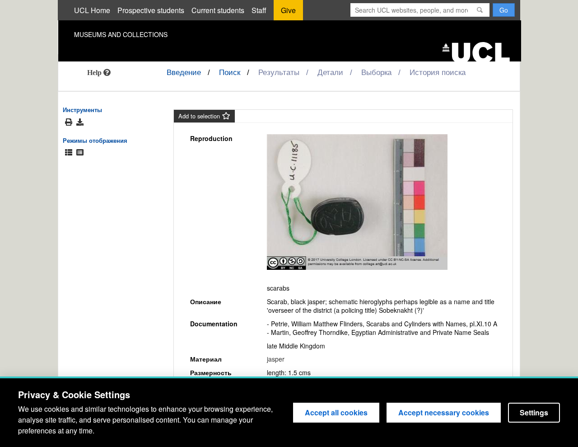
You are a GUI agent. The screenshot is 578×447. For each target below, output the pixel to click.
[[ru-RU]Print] (68, 122)
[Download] (80, 122)
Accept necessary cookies (443, 412)
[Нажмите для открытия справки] (98, 72)
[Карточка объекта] (80, 152)
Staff (259, 10)
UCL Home (92, 10)
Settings (534, 412)
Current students (217, 10)
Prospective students (150, 10)
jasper (275, 358)
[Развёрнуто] (68, 152)
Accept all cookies (336, 412)
